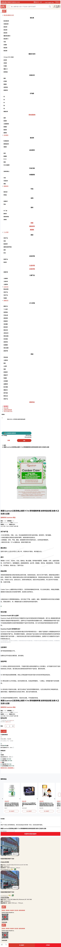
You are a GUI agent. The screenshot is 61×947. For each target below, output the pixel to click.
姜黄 (5, 118)
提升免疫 (6, 393)
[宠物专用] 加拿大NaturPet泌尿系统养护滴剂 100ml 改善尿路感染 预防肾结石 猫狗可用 (47, 804)
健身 (5, 363)
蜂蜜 (32, 223)
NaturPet (41, 808)
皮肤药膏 (6, 342)
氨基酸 (5, 156)
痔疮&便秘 (6, 336)
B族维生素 (6, 24)
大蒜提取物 (6, 124)
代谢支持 (6, 180)
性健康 (5, 298)
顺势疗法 (6, 306)
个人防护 (6, 309)
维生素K (5, 50)
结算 (24, 440)
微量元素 (6, 111)
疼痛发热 (6, 321)
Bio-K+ (6, 808)
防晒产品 (6, 259)
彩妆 (5, 253)
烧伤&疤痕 (6, 348)
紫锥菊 (5, 126)
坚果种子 (6, 201)
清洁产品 (6, 238)
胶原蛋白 (6, 72)
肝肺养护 (6, 372)
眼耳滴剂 (6, 327)
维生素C (6, 27)
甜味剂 (5, 213)
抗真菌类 (6, 345)
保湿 (5, 241)
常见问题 (6, 408)
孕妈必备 (6, 357)
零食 (5, 204)
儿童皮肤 (6, 278)
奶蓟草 (5, 121)
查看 (9, 440)
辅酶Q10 (6, 69)
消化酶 (5, 63)
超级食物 (32, 226)
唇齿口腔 (6, 330)
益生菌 (5, 60)
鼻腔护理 (6, 351)
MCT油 (5, 210)
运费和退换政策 (8, 410)
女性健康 (6, 381)
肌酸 (5, 162)
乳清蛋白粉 (6, 141)
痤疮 (5, 250)
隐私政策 (12, 910)
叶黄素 (5, 66)
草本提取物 (32, 115)
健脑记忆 (6, 390)
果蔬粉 (32, 230)
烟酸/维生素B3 (7, 36)
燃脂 (5, 183)
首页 (5, 445)
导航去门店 (15, 854)
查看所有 (6, 90)
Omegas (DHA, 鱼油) (9, 57)
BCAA (5, 159)
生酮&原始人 (6, 171)
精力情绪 (6, 387)
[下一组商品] (59, 795)
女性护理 (32, 269)
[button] (38, 2)
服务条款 (8, 910)
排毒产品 (6, 399)
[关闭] (1, 12)
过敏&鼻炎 (6, 333)
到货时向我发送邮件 (30, 834)
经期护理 (6, 272)
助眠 (5, 369)
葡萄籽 (5, 84)
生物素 (5, 44)
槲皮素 (5, 129)
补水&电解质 (6, 165)
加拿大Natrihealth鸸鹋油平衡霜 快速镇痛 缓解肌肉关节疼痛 (29, 804)
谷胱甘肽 (6, 87)
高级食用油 (6, 216)
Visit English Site (49, 2)
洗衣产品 (6, 295)
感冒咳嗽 (6, 318)
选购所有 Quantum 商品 (8, 517)
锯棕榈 (5, 132)
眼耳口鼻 (6, 396)
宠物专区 (32, 402)
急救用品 (6, 312)
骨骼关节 (6, 375)
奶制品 (5, 195)
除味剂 (5, 262)
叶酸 (5, 41)
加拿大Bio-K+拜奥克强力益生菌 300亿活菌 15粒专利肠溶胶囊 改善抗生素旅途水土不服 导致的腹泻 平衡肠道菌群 (12, 805)
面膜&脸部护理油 (8, 247)
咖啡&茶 (5, 192)
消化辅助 (6, 324)
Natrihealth (24, 808)
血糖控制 (6, 384)
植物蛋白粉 (6, 144)
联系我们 (6, 406)
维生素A (5, 33)
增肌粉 (5, 147)
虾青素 (5, 81)
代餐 (5, 177)
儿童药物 (6, 284)
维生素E (5, 47)
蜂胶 (5, 78)
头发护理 (32, 265)
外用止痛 (6, 315)
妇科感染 (6, 339)
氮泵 (5, 153)
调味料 (5, 219)
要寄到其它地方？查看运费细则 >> (7, 767)
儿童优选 (6, 360)
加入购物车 (4, 731)
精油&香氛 (6, 289)
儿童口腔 (6, 281)
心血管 (5, 366)
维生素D (5, 30)
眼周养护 (6, 244)
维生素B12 (6, 38)
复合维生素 (6, 21)
